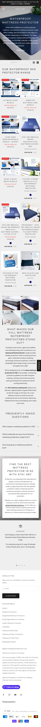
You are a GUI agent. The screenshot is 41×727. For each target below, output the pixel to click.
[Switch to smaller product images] (38, 62)
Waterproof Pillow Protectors (12, 634)
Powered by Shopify (28, 711)
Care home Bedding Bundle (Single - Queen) (11, 139)
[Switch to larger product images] (34, 62)
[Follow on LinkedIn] (21, 695)
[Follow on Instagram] (9, 695)
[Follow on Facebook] (3, 695)
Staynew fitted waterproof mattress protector (10, 276)
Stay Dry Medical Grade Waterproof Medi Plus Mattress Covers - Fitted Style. (10, 229)
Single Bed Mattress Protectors (13, 616)
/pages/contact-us (17, 649)
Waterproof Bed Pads (10, 631)
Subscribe (11, 596)
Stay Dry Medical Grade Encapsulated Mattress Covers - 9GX (30, 141)
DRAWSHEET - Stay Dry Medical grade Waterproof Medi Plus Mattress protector (30, 229)
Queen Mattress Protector (11, 623)
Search (4, 608)
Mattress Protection (9, 612)
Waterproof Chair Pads (10, 638)
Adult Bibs (6, 627)
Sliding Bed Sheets (9, 642)
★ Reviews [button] (39, 365)
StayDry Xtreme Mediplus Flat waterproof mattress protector (30, 183)
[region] (20, 543)
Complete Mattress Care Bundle (30, 102)
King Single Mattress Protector (13, 619)
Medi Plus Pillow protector (30, 274)
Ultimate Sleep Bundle (10, 101)
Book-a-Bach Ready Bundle (10, 180)
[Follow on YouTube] (15, 695)
